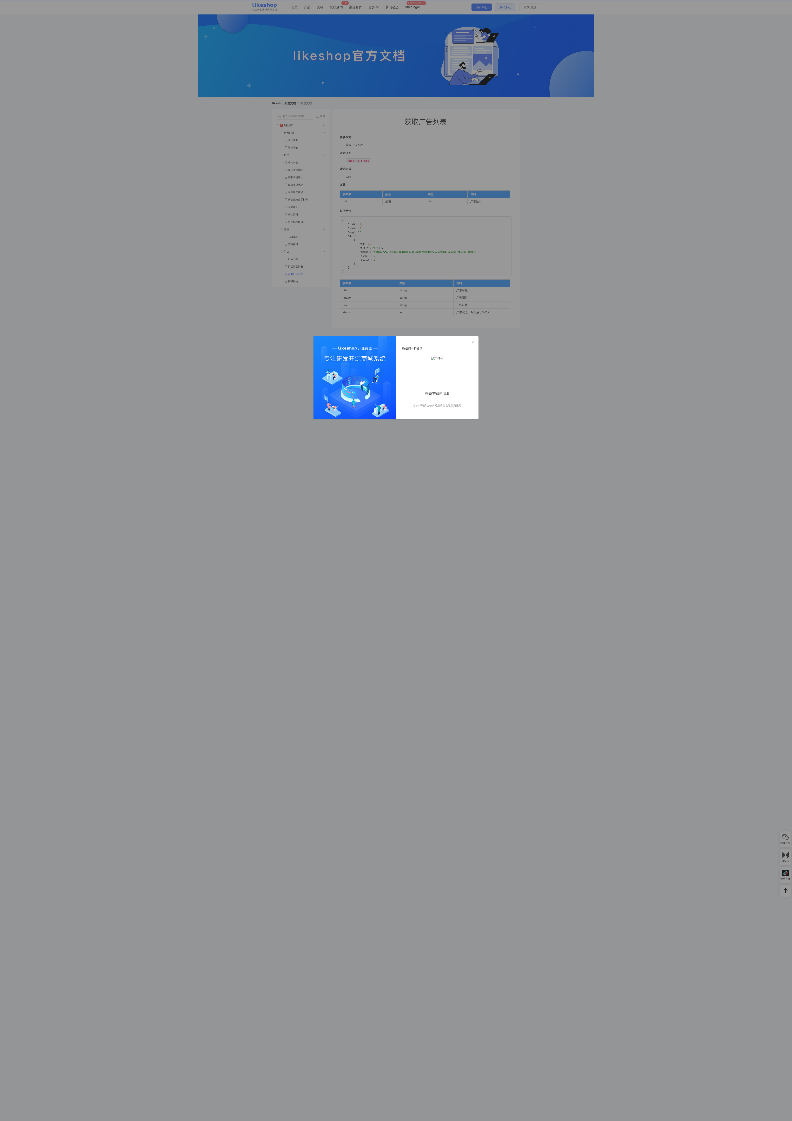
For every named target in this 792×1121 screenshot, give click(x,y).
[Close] (472, 342)
